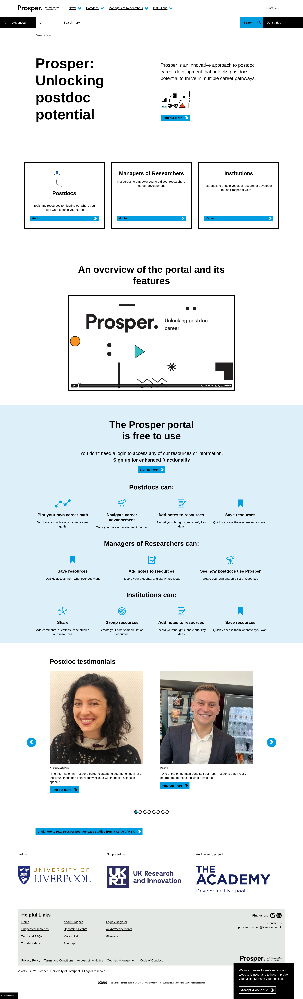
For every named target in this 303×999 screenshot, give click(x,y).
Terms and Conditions (58, 960)
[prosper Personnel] (38, 8)
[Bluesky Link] (272, 915)
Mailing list (71, 936)
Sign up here (149, 469)
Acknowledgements (119, 929)
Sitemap (69, 943)
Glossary (112, 936)
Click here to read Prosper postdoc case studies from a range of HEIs (86, 831)
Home (25, 922)
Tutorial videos (31, 943)
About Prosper (73, 922)
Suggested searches (35, 929)
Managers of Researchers (126, 8)
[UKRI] (145, 877)
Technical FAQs (31, 936)
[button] (136, 812)
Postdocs (92, 8)
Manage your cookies (268, 978)
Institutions (160, 8)
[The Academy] (234, 879)
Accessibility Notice (90, 960)
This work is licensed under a (157, 983)
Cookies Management (121, 960)
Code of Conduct (151, 960)
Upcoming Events (75, 929)
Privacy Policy (30, 960)
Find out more (172, 118)
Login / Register (272, 8)
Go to (36, 218)
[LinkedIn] (279, 915)
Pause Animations (8, 996)
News (72, 8)
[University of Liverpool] (56, 875)
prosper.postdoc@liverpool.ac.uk (260, 927)
